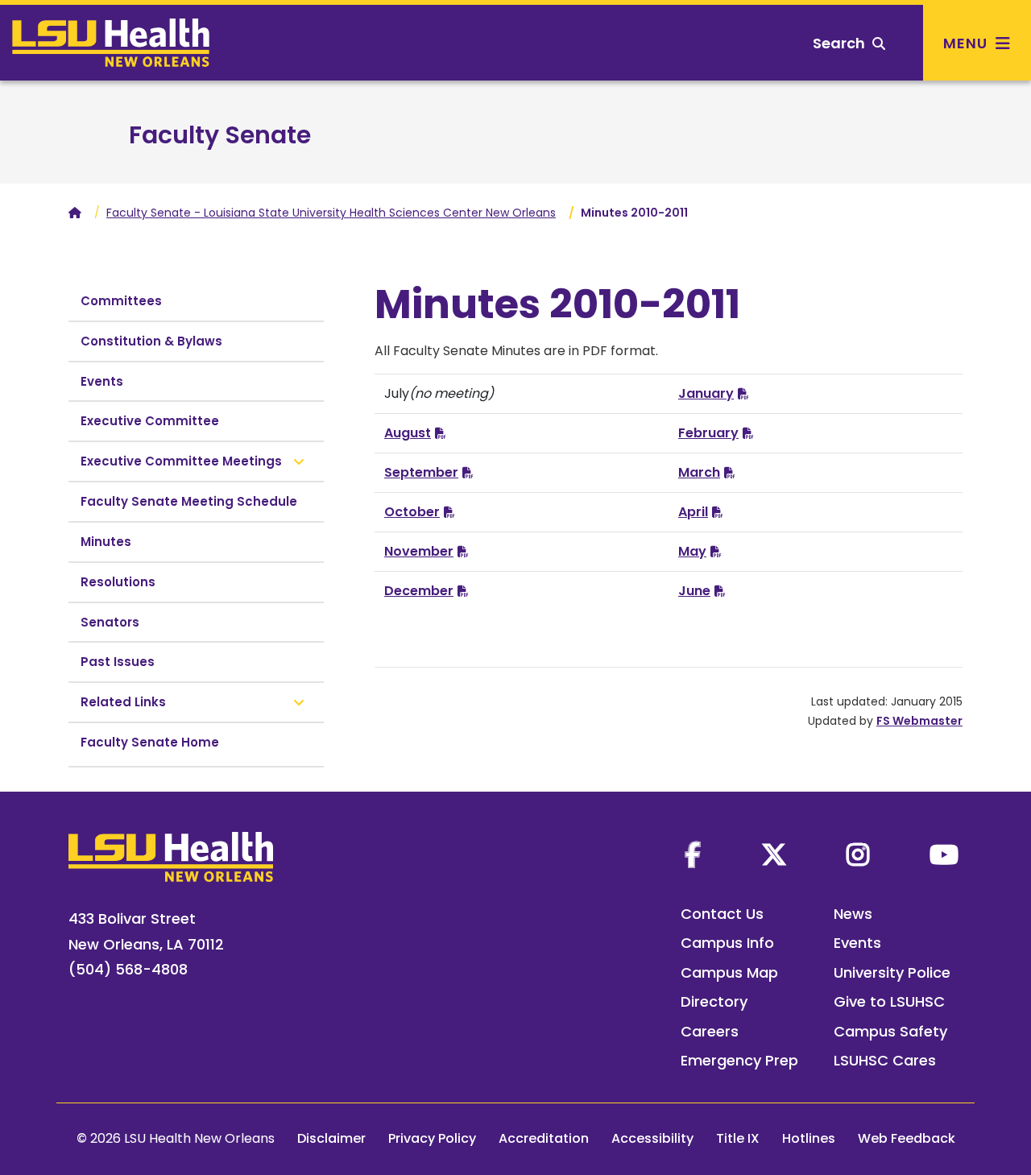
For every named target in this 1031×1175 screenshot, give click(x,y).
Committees (121, 300)
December (418, 590)
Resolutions (118, 581)
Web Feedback (906, 1138)
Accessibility (652, 1138)
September (421, 472)
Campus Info (727, 943)
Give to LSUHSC (889, 1001)
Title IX (738, 1138)
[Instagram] (858, 854)
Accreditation (544, 1138)
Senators (110, 622)
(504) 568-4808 (128, 969)
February (708, 433)
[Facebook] (693, 854)
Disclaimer (331, 1138)
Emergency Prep (739, 1060)
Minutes (106, 541)
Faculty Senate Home (150, 742)
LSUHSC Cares (885, 1060)
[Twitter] (774, 854)
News (853, 914)
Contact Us (722, 914)
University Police (892, 972)
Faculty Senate (220, 135)
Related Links (123, 701)
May (692, 551)
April (693, 512)
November (418, 551)
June (694, 590)
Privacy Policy (432, 1138)
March (699, 472)
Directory (714, 1001)
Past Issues (118, 661)
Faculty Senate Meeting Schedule (189, 501)
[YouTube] (944, 854)
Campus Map (729, 972)
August (407, 433)
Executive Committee (150, 420)
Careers (710, 1031)
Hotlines (808, 1138)
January (706, 393)
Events (102, 381)
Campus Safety (890, 1031)
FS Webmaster (919, 721)
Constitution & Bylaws (151, 341)
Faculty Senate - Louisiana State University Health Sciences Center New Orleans (331, 213)
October (412, 512)
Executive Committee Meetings (181, 461)
